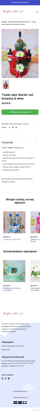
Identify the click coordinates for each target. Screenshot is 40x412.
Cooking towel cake (12, 239)
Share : (4, 127)
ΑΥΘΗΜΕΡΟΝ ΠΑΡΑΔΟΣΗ (20, 2)
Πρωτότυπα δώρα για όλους (19, 21)
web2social (23, 397)
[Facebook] (9, 127)
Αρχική (4, 21)
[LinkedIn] (16, 127)
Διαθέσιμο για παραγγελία (20, 112)
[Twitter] (12, 127)
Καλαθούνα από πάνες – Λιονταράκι (12, 289)
